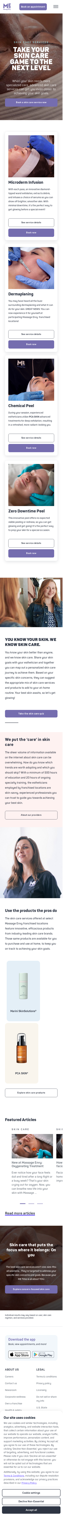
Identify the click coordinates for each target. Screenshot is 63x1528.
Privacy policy (43, 1383)
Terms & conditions (46, 1376)
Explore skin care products (31, 1092)
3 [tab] (40, 1203)
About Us (12, 1369)
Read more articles (20, 1213)
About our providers (31, 815)
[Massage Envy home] (7, 7)
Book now (31, 232)
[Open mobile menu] (56, 7)
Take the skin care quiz (31, 713)
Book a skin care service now (31, 102)
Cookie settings (31, 1493)
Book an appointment (33, 6)
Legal (40, 1369)
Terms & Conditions (14, 1475)
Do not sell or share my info (46, 1398)
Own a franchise (13, 1403)
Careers (9, 1376)
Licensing (41, 1390)
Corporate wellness (15, 1396)
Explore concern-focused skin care (31, 1289)
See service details (31, 222)
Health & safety (13, 1410)
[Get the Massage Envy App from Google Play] (43, 1354)
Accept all (31, 1510)
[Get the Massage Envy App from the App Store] (19, 1354)
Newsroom (10, 1390)
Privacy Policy (29, 1483)
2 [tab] (31, 1203)
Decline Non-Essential (31, 1501)
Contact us (11, 1383)
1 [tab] (23, 1203)
